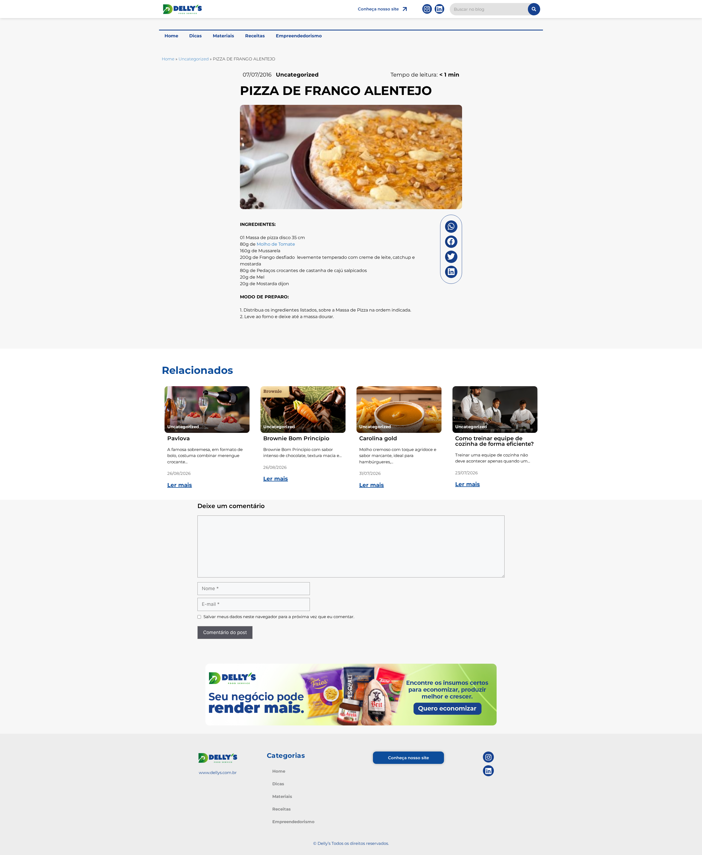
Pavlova (178, 438)
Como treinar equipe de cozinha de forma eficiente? (494, 441)
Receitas (255, 35)
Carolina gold (378, 438)
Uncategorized (194, 58)
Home (171, 35)
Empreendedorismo (299, 35)
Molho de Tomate (276, 244)
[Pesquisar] (534, 9)
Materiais (223, 35)
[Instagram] (427, 9)
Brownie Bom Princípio (296, 438)
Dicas (195, 35)
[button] (451, 226)
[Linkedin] (439, 9)
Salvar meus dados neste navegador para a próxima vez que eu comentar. (278, 616)
